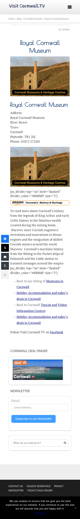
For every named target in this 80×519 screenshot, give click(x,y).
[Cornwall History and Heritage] (40, 203)
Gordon (66, 29)
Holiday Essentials (38, 486)
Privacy (58, 486)
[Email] (5, 257)
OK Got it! (40, 513)
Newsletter (15, 490)
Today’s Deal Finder (39, 490)
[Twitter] (5, 248)
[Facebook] (5, 239)
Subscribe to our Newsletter (33, 418)
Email (15, 400)
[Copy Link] (5, 266)
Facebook (56, 332)
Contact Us (15, 486)
